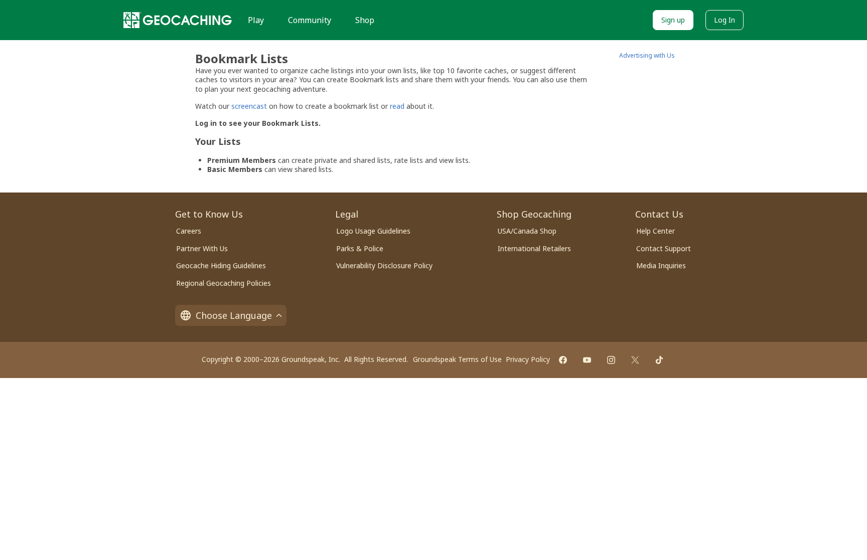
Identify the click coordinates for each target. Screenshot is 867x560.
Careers (188, 231)
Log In (724, 20)
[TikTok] (659, 360)
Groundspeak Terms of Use (457, 359)
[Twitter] (635, 360)
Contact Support (663, 248)
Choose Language (234, 315)
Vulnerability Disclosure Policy (384, 265)
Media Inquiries (661, 265)
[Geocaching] (177, 20)
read (397, 106)
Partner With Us (202, 248)
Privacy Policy (528, 359)
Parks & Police (359, 248)
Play (256, 20)
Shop (364, 20)
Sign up (673, 20)
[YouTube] (587, 360)
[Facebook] (563, 360)
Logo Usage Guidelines (373, 231)
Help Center (655, 231)
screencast (249, 106)
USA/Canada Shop (527, 231)
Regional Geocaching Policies (223, 283)
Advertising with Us (647, 55)
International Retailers (534, 248)
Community (309, 20)
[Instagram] (611, 360)
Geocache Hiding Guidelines (221, 265)
